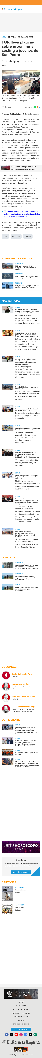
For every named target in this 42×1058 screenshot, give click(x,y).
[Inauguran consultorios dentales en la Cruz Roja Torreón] (7, 413)
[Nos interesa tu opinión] (21, 994)
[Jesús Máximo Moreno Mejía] (6, 709)
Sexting (28, 236)
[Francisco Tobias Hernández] (6, 697)
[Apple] (30, 1034)
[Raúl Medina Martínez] (6, 686)
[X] (11, 1034)
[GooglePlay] (35, 1034)
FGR (5, 236)
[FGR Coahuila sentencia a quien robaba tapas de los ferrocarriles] (7, 276)
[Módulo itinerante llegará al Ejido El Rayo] (7, 752)
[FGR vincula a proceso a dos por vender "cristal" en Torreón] (7, 285)
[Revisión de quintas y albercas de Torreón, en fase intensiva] (7, 436)
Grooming (16, 236)
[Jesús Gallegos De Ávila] (6, 675)
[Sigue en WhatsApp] (34, 107)
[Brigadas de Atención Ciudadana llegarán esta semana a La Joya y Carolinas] (7, 482)
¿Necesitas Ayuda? (21, 1029)
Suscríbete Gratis (21, 872)
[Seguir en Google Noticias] (38, 107)
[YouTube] (16, 1034)
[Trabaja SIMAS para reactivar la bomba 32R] (7, 393)
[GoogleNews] (25, 1034)
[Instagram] (21, 1034)
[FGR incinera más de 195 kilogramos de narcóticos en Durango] (7, 266)
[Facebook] (7, 1034)
